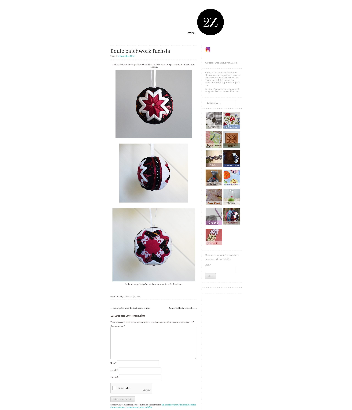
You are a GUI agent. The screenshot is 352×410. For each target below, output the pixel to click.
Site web (114, 377)
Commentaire (117, 326)
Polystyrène (135, 297)
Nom (113, 363)
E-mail (114, 370)
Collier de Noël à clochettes (182, 308)
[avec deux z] (176, 22)
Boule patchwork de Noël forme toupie (130, 308)
